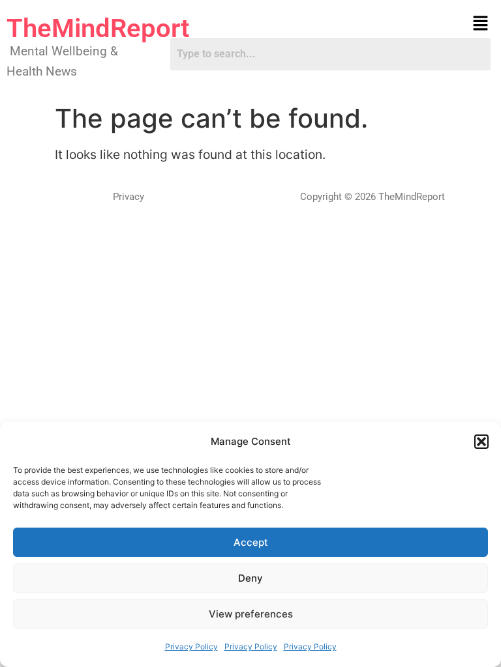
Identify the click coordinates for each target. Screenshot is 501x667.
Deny (250, 578)
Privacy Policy (191, 646)
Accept (251, 542)
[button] (481, 441)
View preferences (251, 614)
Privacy (128, 197)
